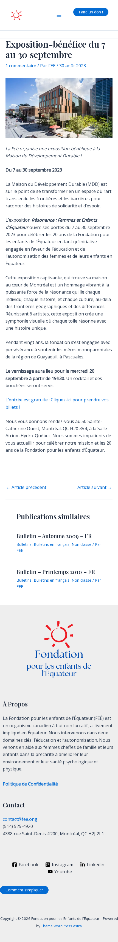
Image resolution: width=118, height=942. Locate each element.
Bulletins (24, 544)
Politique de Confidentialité (30, 784)
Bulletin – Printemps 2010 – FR (55, 571)
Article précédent (26, 487)
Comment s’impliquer (24, 889)
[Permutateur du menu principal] (59, 15)
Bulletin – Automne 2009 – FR (54, 536)
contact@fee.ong (20, 819)
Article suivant (94, 487)
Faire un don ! (91, 12)
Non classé (81, 544)
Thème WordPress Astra (61, 925)
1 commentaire (20, 66)
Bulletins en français (51, 544)
